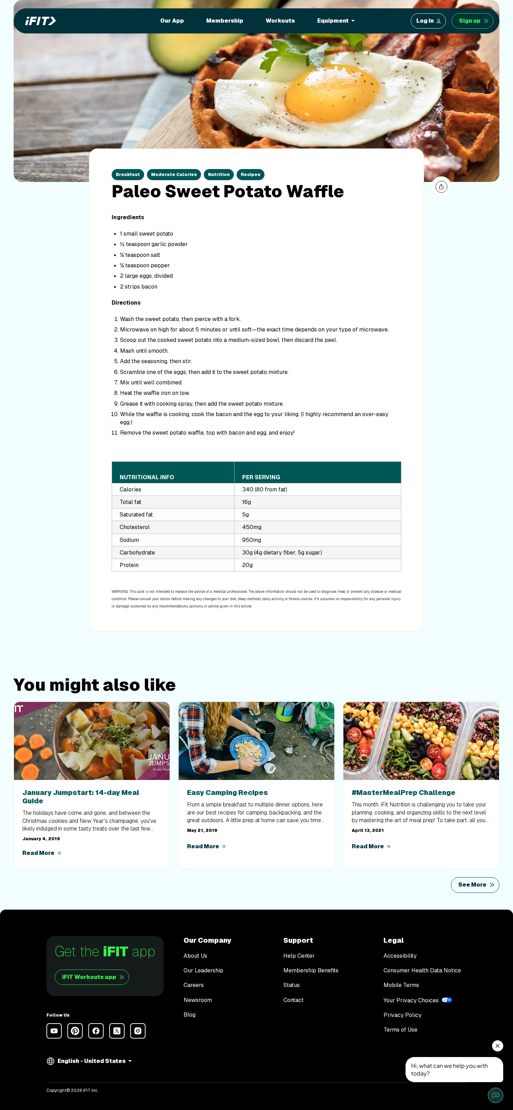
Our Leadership (203, 970)
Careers (194, 985)
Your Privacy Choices (411, 1000)
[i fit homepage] (38, 21)
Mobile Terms (401, 985)
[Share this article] (441, 187)
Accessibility (400, 956)
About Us (195, 956)
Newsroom (198, 1000)
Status (291, 985)
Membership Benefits (311, 970)
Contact (293, 1000)
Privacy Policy (403, 1015)
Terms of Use (400, 1030)
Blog (189, 1015)
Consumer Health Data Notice (422, 970)
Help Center (299, 956)
